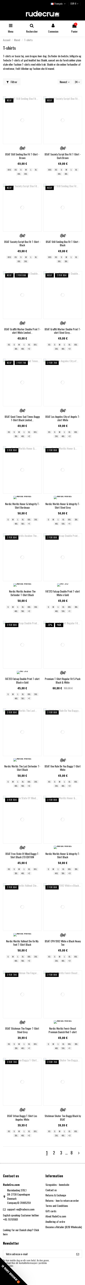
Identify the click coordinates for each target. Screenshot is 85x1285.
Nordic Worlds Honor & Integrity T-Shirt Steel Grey (62, 505)
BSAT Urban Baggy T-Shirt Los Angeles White (22, 1117)
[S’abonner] (78, 1254)
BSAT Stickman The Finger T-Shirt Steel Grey (22, 1030)
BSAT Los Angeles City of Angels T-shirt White (62, 418)
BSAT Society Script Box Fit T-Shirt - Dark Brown (63, 156)
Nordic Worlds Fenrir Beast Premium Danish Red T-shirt (63, 1030)
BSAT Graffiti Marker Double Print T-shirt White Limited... (22, 331)
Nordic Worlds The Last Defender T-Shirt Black (22, 768)
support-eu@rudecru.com (20, 1209)
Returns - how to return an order (62, 1200)
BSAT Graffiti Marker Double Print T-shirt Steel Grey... (63, 331)
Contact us (51, 1190)
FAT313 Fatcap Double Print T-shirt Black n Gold (22, 680)
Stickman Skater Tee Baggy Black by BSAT (63, 1117)
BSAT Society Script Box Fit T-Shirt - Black (22, 243)
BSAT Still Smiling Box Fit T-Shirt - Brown (22, 156)
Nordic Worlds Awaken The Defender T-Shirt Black (22, 593)
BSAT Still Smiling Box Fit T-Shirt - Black (63, 243)
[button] (14, 1271)
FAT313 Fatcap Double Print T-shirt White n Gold (62, 593)
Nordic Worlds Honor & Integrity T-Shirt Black (62, 855)
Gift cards (50, 1211)
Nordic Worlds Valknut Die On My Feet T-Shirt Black (22, 943)
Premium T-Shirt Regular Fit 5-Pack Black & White (62, 680)
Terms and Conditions (56, 1206)
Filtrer (13, 82)
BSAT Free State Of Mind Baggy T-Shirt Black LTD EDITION (22, 855)
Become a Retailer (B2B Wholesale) (63, 1227)
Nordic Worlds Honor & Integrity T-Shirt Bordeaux (22, 505)
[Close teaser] (29, 1280)
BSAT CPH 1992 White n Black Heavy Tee (63, 943)
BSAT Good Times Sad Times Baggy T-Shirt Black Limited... (22, 418)
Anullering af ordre (55, 1221)
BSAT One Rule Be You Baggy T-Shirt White (63, 768)
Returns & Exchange (55, 1195)
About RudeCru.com (55, 1216)
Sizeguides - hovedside (57, 1184)
